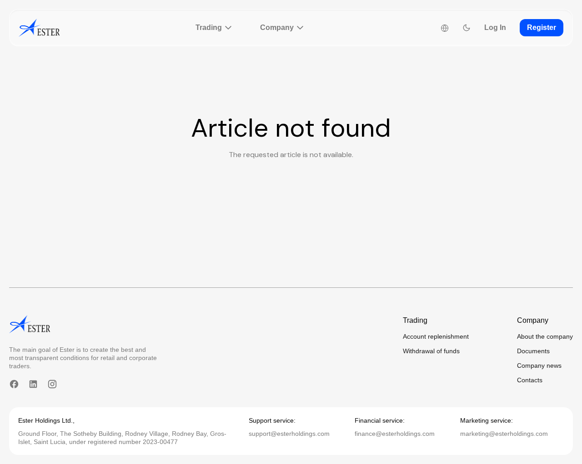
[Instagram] (52, 384)
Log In (495, 27)
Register (541, 27)
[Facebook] (14, 384)
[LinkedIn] (33, 384)
